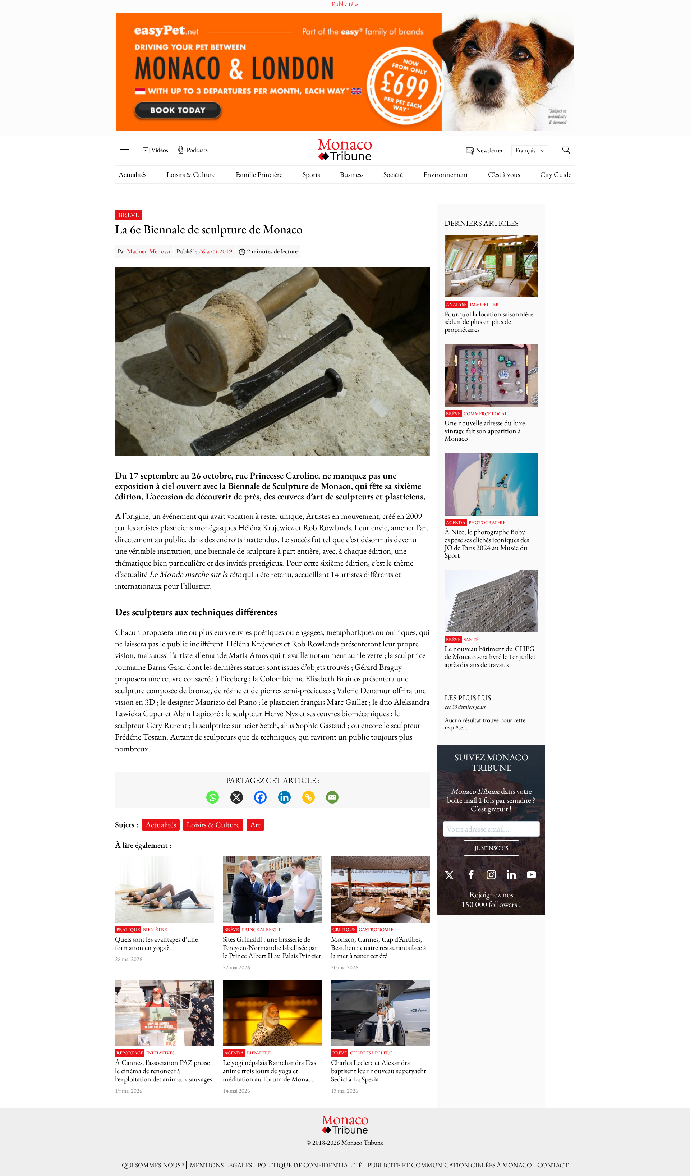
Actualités (132, 174)
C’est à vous (504, 174)
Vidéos (159, 150)
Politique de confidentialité (309, 1165)
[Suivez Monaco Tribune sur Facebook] (471, 875)
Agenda (234, 1053)
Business (351, 174)
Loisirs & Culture (190, 174)
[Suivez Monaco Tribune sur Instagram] (491, 875)
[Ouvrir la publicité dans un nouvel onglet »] (345, 72)
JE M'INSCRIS (491, 848)
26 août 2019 (215, 251)
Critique (343, 929)
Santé (471, 639)
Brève (129, 215)
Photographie (487, 522)
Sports (311, 174)
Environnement (445, 174)
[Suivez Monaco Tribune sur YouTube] (531, 875)
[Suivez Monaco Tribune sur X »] (451, 875)
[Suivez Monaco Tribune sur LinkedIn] (511, 875)
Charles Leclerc (371, 1053)
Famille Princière (259, 174)
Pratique (128, 929)
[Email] (332, 797)
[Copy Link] (308, 797)
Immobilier (484, 304)
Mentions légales (221, 1165)
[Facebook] (260, 797)
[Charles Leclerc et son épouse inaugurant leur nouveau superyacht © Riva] (380, 1013)
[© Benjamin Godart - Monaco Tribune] (491, 601)
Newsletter (489, 150)
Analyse (456, 304)
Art (255, 824)
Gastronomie (376, 929)
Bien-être (155, 929)
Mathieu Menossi (148, 251)
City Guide (555, 174)
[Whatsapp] (212, 797)
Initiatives (160, 1053)
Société (393, 174)
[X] (236, 797)
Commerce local (485, 413)
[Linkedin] (284, 797)
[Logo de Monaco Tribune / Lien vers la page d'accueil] (345, 149)
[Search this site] (566, 151)
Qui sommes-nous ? (153, 1165)
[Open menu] (124, 145)
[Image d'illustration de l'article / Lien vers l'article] (164, 889)
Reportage (129, 1053)
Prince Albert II (262, 929)
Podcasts (197, 150)
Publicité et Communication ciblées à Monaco (449, 1165)
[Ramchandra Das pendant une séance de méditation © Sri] (272, 1013)
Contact (553, 1165)
